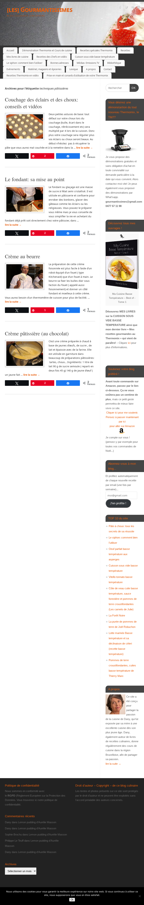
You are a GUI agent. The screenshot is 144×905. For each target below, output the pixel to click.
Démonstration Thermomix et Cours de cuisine (47, 50)
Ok (72, 899)
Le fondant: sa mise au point (34, 179)
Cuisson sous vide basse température (95, 56)
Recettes (125, 50)
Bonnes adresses (59, 62)
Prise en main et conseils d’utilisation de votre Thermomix (77, 75)
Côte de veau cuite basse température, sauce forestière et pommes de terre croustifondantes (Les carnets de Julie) (123, 599)
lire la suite (84, 147)
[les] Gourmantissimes (39, 9)
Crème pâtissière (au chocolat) (37, 333)
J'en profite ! (118, 503)
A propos (91, 69)
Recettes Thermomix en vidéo (22, 75)
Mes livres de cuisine (17, 56)
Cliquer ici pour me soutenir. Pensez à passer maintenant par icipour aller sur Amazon (122, 419)
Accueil (10, 50)
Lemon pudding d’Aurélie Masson (37, 822)
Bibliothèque (114, 62)
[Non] (139, 896)
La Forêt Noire (117, 615)
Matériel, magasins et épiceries (44, 69)
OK (133, 87)
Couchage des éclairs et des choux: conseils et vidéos (41, 103)
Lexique (73, 69)
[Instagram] (138, 7)
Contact (108, 69)
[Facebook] (120, 7)
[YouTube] (132, 7)
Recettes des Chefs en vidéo (52, 56)
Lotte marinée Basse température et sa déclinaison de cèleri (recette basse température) (120, 643)
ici (128, 342)
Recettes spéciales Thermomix (96, 50)
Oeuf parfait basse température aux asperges (119, 554)
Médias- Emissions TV (88, 62)
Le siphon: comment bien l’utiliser (24, 62)
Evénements (13, 69)
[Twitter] (126, 7)
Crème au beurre (22, 256)
